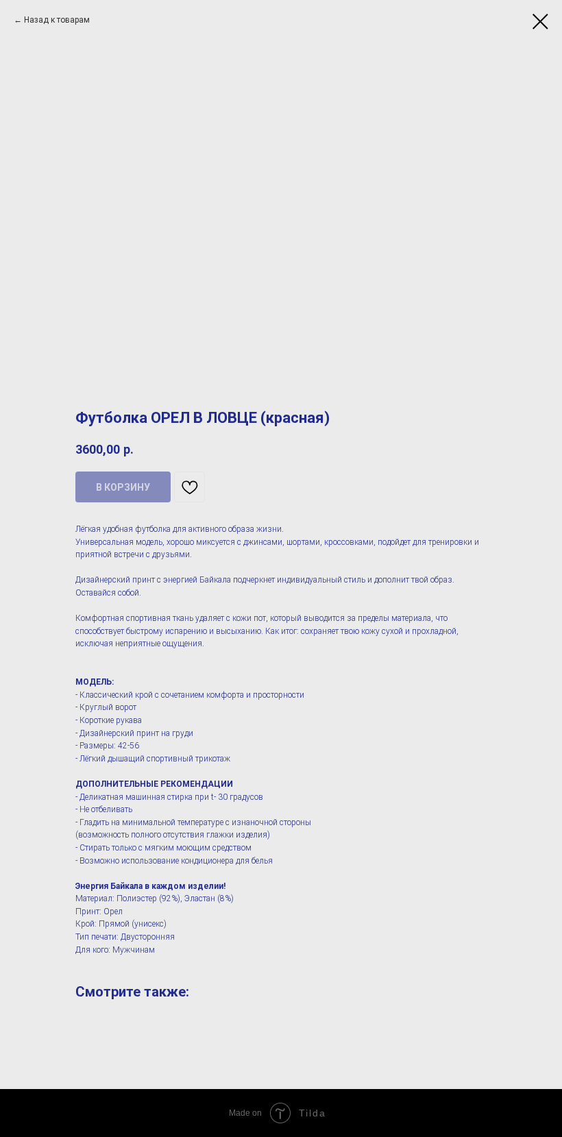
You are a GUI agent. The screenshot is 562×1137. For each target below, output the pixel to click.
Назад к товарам (57, 20)
